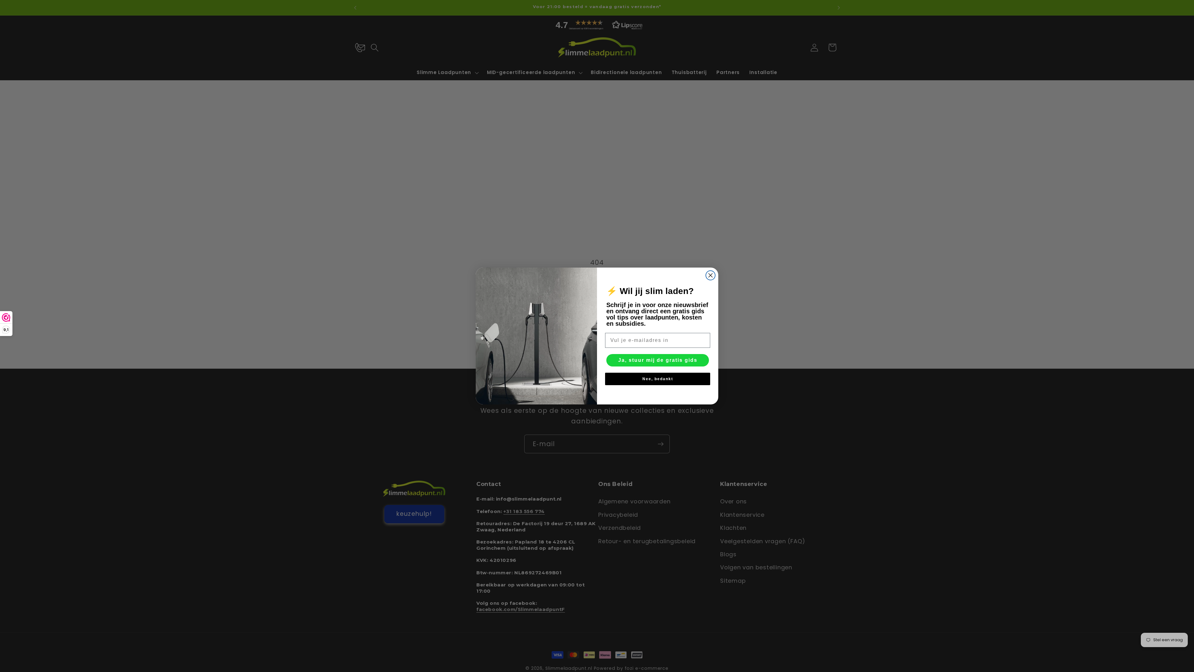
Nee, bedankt (657, 379)
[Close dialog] (710, 275)
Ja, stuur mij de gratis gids (657, 360)
